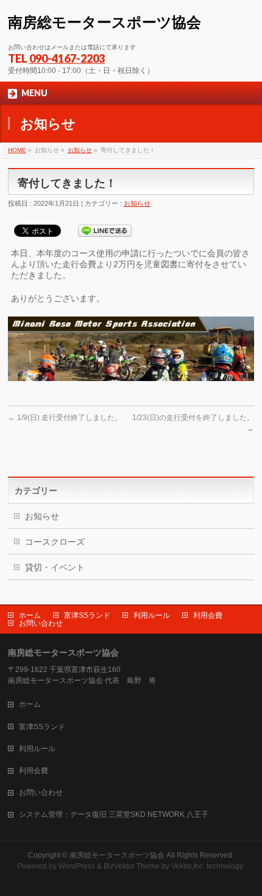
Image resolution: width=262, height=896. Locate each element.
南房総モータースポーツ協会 (104, 22)
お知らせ (80, 150)
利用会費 (207, 615)
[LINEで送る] (105, 230)
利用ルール (151, 615)
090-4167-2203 (67, 58)
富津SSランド (87, 615)
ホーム (30, 615)
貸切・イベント (55, 567)
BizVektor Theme (132, 866)
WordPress (76, 866)
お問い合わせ (41, 623)
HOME (17, 150)
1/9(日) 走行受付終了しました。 (65, 417)
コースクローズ (55, 542)
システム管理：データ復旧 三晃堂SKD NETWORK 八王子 (113, 814)
